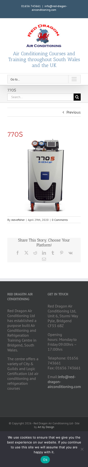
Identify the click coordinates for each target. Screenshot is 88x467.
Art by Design (46, 427)
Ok (45, 460)
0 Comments (60, 220)
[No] (81, 449)
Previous (73, 112)
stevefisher (18, 220)
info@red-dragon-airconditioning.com (49, 8)
